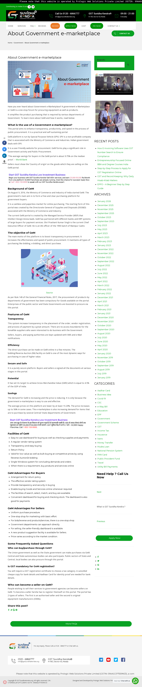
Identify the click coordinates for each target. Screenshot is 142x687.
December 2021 (105, 297)
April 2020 (102, 349)
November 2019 (105, 357)
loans (100, 438)
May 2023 (102, 229)
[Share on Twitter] (4, 151)
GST (99, 426)
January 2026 (104, 201)
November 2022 (105, 253)
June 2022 (102, 273)
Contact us (113, 26)
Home (10, 26)
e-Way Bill (102, 406)
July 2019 (101, 373)
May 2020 (102, 345)
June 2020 (102, 341)
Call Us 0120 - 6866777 (67, 13)
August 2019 (103, 369)
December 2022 (105, 249)
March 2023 (103, 237)
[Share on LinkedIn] (4, 157)
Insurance (102, 434)
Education (102, 410)
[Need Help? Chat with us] (135, 681)
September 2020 (105, 329)
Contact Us (124, 33)
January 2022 (104, 293)
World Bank (21, 159)
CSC (99, 402)
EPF (99, 414)
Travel (100, 463)
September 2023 (105, 221)
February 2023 (104, 241)
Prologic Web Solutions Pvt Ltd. (104, 680)
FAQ (32, 26)
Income (55, 26)
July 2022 (102, 269)
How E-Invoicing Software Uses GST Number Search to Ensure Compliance (115, 152)
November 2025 (105, 209)
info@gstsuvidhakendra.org (28, 662)
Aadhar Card (103, 390)
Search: (101, 60)
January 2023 (104, 245)
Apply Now (71, 26)
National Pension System (109, 451)
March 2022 (103, 285)
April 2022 (102, 281)
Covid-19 (101, 398)
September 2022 (105, 261)
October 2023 (104, 217)
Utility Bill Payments (107, 467)
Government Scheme (108, 422)
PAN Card (102, 455)
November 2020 (105, 321)
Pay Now (97, 26)
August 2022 (103, 265)
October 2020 (104, 325)
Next (99, 492)
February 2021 (104, 309)
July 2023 (102, 225)
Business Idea (104, 394)
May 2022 (102, 277)
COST (84, 26)
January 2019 (103, 377)
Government (18, 43)
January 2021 (103, 313)
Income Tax (103, 430)
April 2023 (102, 233)
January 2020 (104, 353)
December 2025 (105, 205)
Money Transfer (105, 442)
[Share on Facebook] (4, 144)
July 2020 (102, 337)
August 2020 (103, 333)
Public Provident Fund (108, 459)
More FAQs (71, 623)
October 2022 (104, 257)
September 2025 (105, 213)
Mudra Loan (103, 446)
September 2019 (105, 365)
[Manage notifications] (5, 682)
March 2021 (103, 305)
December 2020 (105, 317)
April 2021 (102, 301)
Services (22, 26)
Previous (101, 521)
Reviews (42, 26)
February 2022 (104, 289)
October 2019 (103, 361)
